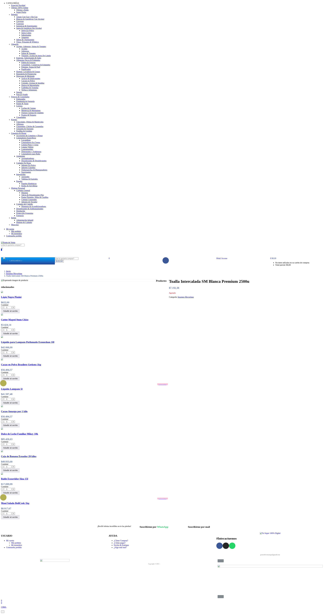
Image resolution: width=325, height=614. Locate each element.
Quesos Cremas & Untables (32, 113)
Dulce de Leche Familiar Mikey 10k (19, 434)
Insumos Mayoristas (14, 273)
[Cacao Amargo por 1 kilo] (2, 406)
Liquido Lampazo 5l (11, 389)
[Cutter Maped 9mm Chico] (2, 315)
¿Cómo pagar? (119, 543)
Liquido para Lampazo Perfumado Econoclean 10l (27, 342)
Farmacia (20, 215)
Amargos (25, 37)
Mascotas (15, 225)
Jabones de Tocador (29, 202)
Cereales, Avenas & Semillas (32, 83)
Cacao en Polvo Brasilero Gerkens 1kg (21, 364)
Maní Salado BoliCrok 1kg (15, 503)
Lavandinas (26, 140)
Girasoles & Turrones (24, 129)
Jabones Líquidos (28, 168)
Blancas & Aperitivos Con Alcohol (30, 19)
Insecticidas (21, 174)
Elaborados (20, 99)
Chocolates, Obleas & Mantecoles (29, 122)
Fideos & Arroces (28, 62)
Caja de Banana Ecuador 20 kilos (18, 456)
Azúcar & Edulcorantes (30, 78)
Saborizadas (26, 35)
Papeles (19, 181)
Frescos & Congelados (20, 97)
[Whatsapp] (232, 546)
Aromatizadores (27, 158)
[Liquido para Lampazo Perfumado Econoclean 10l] (2, 337)
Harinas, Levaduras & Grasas (28, 72)
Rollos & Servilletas (29, 186)
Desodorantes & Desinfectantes (33, 161)
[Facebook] (165, 260)
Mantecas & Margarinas (30, 110)
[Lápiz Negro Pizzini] (2, 292)
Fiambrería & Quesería (25, 101)
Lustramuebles (27, 149)
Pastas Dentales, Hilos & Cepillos (34, 197)
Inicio (8, 271)
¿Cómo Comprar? (121, 541)
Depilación (20, 211)
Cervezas (20, 21)
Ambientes (20, 156)
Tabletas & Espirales (29, 179)
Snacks (19, 92)
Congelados (21, 117)
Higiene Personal (18, 188)
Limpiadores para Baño (30, 154)
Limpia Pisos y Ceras (29, 145)
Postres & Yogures (28, 115)
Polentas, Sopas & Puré (30, 67)
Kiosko (14, 120)
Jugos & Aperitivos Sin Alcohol (29, 28)
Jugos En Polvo (27, 30)
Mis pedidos (16, 231)
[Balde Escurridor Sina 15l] (2, 474)
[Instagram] (226, 546)
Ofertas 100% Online (19, 8)
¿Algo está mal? (120, 547)
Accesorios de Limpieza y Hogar (29, 136)
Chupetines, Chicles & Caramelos (29, 126)
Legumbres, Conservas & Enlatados (35, 65)
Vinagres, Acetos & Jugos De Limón (36, 56)
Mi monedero (16, 234)
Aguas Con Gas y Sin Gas (26, 17)
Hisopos (24, 193)
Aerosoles (25, 177)
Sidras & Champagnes (25, 40)
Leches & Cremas (28, 108)
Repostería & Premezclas (26, 74)
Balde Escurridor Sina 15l (14, 478)
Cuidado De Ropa (23, 163)
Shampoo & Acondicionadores (33, 206)
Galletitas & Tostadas (29, 88)
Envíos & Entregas (121, 545)
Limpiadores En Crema (30, 142)
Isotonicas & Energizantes (26, 26)
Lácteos (19, 106)
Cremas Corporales (29, 199)
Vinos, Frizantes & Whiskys (27, 42)
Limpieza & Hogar (18, 133)
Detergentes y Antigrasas (31, 152)
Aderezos (25, 51)
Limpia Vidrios (27, 147)
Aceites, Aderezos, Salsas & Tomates (31, 46)
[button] (273, 258)
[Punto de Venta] (4, 260)
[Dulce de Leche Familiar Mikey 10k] (2, 429)
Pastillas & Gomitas (24, 131)
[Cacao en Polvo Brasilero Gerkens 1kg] (2, 360)
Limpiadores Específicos (26, 138)
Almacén (14, 44)
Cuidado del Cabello (24, 204)
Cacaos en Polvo (28, 81)
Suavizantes (26, 172)
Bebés (13, 218)
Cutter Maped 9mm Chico (14, 319)
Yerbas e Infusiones (29, 90)
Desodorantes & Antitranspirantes (29, 209)
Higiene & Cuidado (24, 222)
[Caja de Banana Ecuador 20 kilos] (2, 451)
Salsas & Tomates (28, 53)
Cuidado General (23, 190)
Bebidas (14, 14)
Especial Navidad (18, 5)
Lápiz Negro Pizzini (11, 297)
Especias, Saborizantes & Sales (28, 58)
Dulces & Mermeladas (30, 85)
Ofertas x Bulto (22, 10)
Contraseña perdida (14, 236)
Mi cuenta (10, 229)
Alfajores (20, 124)
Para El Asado (22, 94)
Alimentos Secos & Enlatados (28, 60)
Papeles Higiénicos (29, 183)
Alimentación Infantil (24, 220)
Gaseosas (20, 24)
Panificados (26, 69)
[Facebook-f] (219, 546)
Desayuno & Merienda (25, 76)
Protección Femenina (24, 213)
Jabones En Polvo (28, 165)
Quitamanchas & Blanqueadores (34, 170)
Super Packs (21, 12)
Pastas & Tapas (22, 104)
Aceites (24, 49)
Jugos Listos (26, 33)
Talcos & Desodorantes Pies (32, 195)
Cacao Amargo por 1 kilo (14, 411)
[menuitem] (15, 260)
